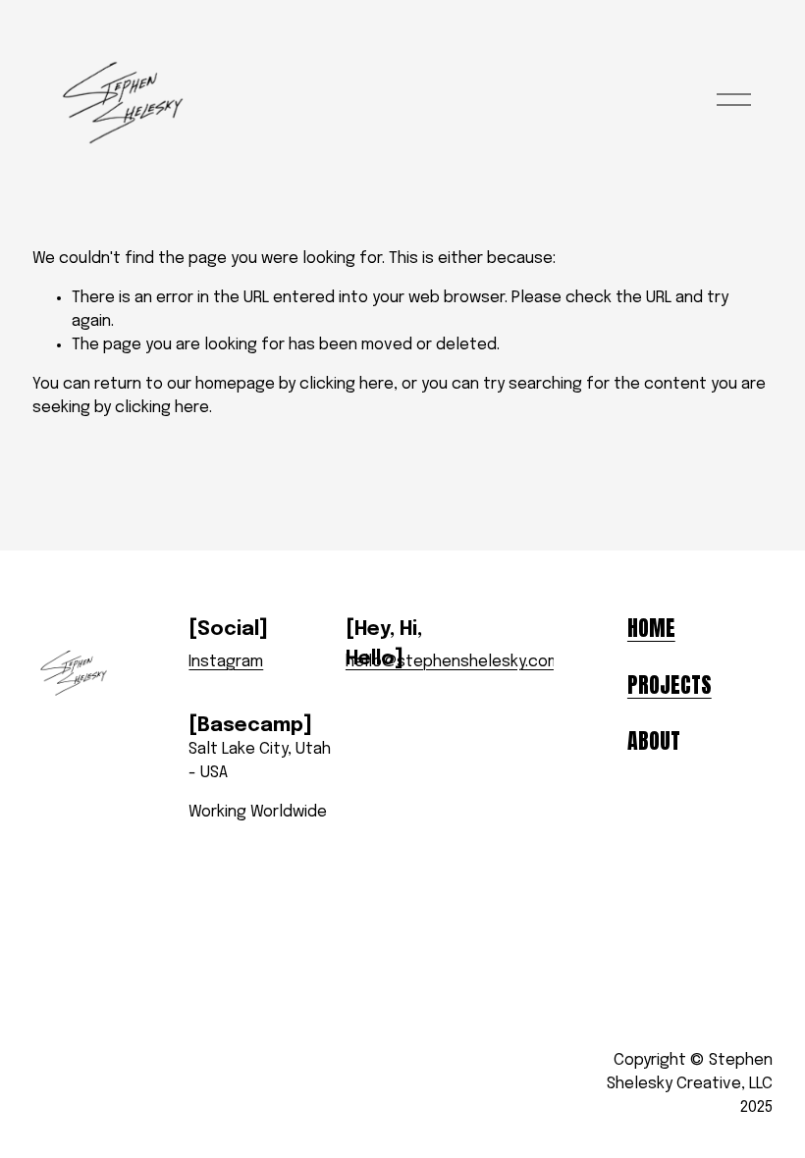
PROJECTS (669, 685)
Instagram (225, 662)
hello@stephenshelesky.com (453, 662)
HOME (651, 628)
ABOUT (653, 741)
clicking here (346, 384)
